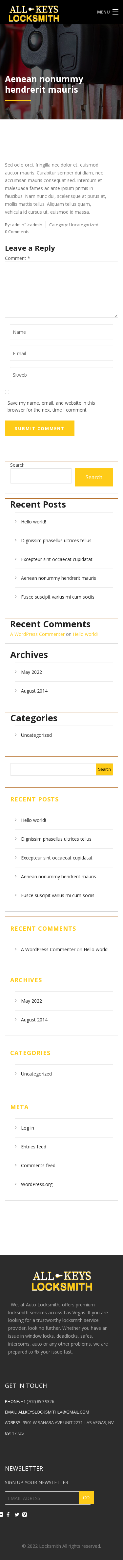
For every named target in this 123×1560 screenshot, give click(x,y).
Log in (27, 1128)
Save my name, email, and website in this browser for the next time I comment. (51, 406)
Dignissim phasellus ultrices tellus (56, 540)
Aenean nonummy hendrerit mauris (58, 578)
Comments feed (38, 1165)
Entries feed (33, 1146)
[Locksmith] (47, 12)
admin (18, 225)
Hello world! (33, 521)
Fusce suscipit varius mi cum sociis (57, 597)
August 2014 (34, 691)
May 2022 (31, 672)
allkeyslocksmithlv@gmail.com (53, 1412)
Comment (17, 258)
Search (17, 465)
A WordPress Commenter (37, 634)
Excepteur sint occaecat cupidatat (56, 559)
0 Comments (17, 231)
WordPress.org (36, 1184)
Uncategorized (83, 225)
